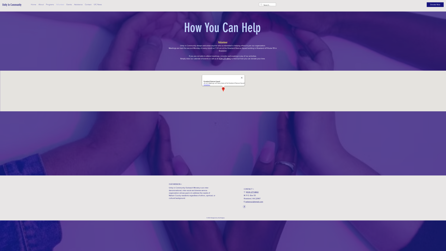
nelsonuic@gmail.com (254, 202)
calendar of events (201, 59)
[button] (435, 4)
